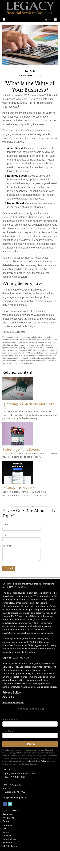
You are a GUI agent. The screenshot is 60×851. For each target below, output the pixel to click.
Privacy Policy (11, 692)
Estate (5, 821)
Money (5, 832)
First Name (8, 731)
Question (7, 545)
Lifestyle (6, 835)
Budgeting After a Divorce (21, 450)
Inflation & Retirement (19, 488)
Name (5, 524)
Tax (4, 828)
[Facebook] (4, 804)
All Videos (7, 842)
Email (5, 535)
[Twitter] (10, 804)
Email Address (10, 719)
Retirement (8, 814)
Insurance (7, 825)
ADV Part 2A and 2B (13, 702)
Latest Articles (9, 839)
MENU (48, 20)
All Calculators (9, 846)
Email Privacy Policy (37, 761)
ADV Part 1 (8, 697)
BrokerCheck (21, 587)
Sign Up (30, 744)
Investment (8, 817)
